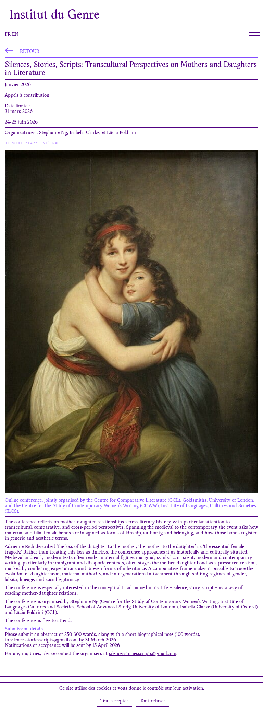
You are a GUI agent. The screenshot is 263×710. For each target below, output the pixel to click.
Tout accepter (114, 701)
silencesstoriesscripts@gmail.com (44, 640)
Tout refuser (152, 701)
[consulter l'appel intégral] (32, 143)
